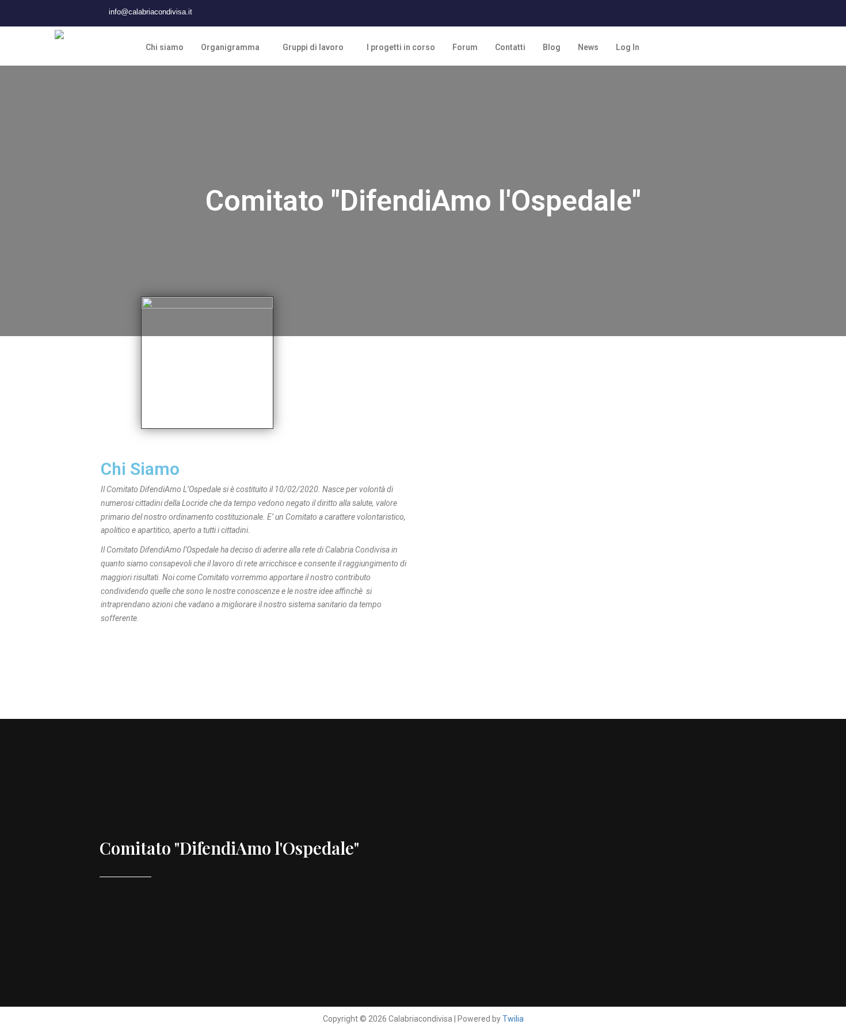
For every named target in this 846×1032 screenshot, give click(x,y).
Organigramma (230, 47)
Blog (552, 47)
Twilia (513, 1018)
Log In (627, 47)
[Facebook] (234, 12)
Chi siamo (165, 47)
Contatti (510, 47)
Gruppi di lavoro (313, 47)
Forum (465, 47)
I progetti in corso (401, 47)
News (588, 47)
